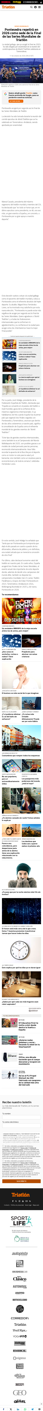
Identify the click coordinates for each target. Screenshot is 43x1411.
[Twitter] (10, 1409)
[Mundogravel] (20, 1401)
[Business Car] (20, 1272)
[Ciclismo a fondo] (17, 2)
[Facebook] (3, 1409)
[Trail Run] (19, 1330)
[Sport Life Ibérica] (21, 1221)
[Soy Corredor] (30, 2)
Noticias (22, 1020)
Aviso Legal (24, 1148)
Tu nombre (6, 1113)
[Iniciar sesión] (35, 7)
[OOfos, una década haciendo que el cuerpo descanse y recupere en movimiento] (10, 1057)
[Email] (39, 1409)
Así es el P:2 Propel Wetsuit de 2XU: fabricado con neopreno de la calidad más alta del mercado (30, 1080)
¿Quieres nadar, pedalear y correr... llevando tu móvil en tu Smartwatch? (29, 1043)
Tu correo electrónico (10, 1122)
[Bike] (20, 1351)
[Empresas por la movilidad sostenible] (21, 1238)
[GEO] (19, 1392)
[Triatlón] (19, 1324)
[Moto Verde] (20, 1293)
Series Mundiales (21, 26)
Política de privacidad (17, 1205)
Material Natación (22, 1072)
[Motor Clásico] (20, 1279)
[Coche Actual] (20, 1264)
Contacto (7, 1205)
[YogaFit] (20, 1336)
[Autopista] (20, 1254)
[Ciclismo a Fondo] (19, 1343)
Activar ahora (15, 101)
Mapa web (36, 1205)
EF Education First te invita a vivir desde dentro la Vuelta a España (28, 1026)
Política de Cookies (17, 1149)
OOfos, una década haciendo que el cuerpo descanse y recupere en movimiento (29, 1060)
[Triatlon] (8, 7)
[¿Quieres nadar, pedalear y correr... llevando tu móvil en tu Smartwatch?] (10, 1040)
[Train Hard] (19, 1366)
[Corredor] (19, 1318)
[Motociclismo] (20, 1299)
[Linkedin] (17, 1409)
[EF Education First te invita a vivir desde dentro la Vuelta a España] (10, 1022)
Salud (21, 1054)
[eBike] (20, 1376)
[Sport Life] (19, 1309)
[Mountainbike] (6, 2)
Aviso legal (28, 1205)
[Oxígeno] (19, 1358)
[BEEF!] (20, 1384)
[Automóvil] (20, 1287)
